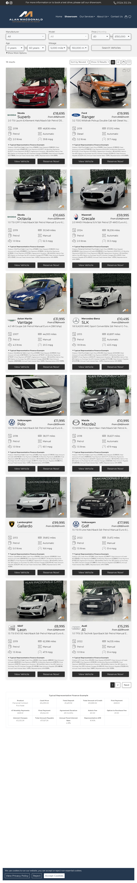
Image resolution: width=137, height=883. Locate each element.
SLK (85, 322)
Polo (21, 424)
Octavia (24, 218)
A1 (83, 630)
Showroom (71, 16)
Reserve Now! (51, 161)
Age (8, 43)
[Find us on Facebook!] (8, 2)
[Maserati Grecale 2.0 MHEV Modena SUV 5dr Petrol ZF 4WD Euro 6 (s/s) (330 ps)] (100, 189)
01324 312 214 (124, 2)
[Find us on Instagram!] (11, 2)
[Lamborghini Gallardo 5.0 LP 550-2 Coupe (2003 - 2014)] (36, 497)
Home (59, 16)
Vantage (24, 322)
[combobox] (25, 36)
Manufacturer (12, 32)
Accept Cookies (54, 875)
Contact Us (117, 16)
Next (126, 684)
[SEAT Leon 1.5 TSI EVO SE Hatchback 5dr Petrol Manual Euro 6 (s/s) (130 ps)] (36, 600)
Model (52, 32)
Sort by (78, 62)
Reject (37, 875)
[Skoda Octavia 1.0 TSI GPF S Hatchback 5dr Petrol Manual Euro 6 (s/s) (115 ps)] (36, 189)
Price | (99, 32)
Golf (85, 526)
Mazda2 (89, 424)
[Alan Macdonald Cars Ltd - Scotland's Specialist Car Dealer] (26, 16)
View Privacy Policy (17, 875)
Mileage (52, 43)
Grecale (88, 218)
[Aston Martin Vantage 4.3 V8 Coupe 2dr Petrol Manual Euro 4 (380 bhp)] (36, 293)
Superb (23, 117)
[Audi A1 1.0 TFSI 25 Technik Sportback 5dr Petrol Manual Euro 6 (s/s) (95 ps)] (100, 600)
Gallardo (24, 526)
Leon (21, 630)
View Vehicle (21, 161)
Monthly (102, 32)
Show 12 (99, 62)
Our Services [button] (86, 16)
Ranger (88, 117)
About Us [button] (102, 16)
